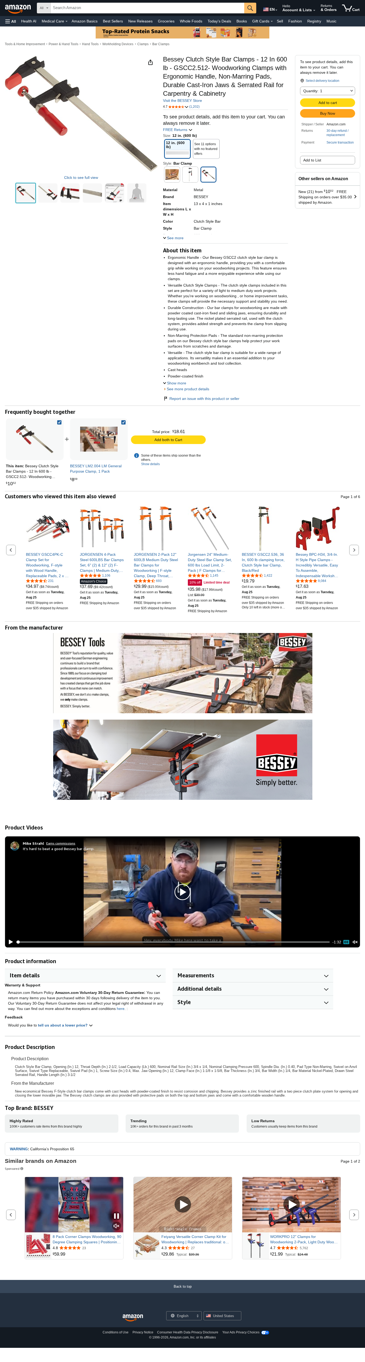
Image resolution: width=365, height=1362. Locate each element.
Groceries (166, 21)
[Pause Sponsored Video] (116, 1216)
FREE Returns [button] (175, 130)
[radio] (25, 193)
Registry (314, 21)
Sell (280, 21)
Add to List (312, 160)
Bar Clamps (160, 44)
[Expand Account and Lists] (314, 10)
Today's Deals (219, 21)
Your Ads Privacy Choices (240, 1332)
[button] (10, 21)
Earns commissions (60, 843)
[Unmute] (355, 942)
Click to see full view (81, 177)
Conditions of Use (116, 1332)
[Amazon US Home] (133, 1318)
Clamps (143, 44)
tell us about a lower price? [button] (63, 1025)
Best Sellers (113, 21)
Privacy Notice (143, 1332)
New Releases (140, 21)
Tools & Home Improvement (25, 44)
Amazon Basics (85, 21)
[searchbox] (147, 8)
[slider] (173, 942)
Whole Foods (191, 21)
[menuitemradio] (346, 942)
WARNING (19, 1149)
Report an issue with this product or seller (204, 398)
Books (241, 21)
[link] (99, 439)
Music (331, 21)
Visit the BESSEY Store (182, 100)
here (121, 1008)
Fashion (295, 21)
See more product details (188, 389)
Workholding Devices (117, 44)
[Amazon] (18, 8)
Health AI (28, 21)
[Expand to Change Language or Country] (276, 10)
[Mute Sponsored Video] (116, 1226)
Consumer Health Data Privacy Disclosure (187, 1332)
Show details (150, 464)
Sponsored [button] (12, 1168)
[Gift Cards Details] (272, 21)
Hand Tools (90, 44)
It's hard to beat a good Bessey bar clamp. (58, 848)
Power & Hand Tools (63, 44)
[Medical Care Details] (66, 21)
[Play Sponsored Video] (183, 1205)
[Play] (9, 942)
